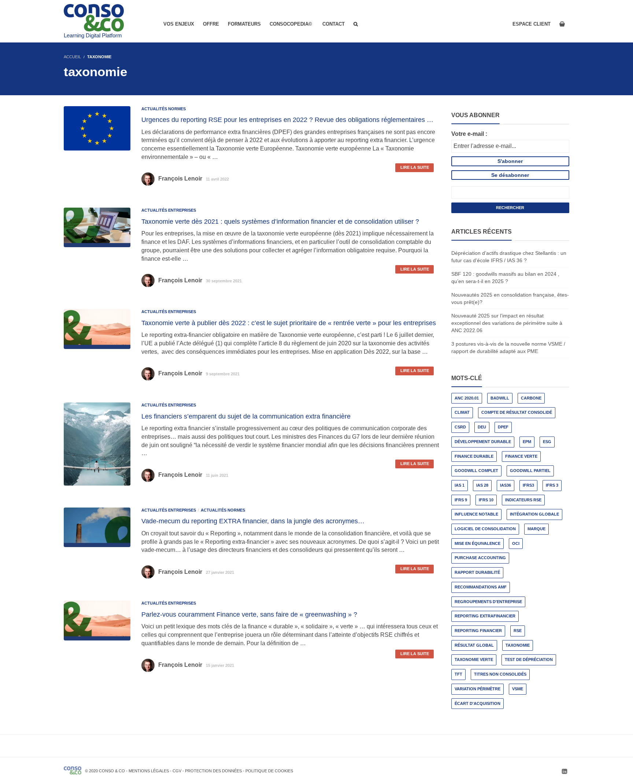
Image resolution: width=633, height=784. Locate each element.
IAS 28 (482, 485)
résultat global (474, 645)
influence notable (476, 514)
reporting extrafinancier (485, 616)
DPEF (503, 427)
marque (536, 529)
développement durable (483, 441)
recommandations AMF (481, 587)
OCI (515, 543)
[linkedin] (564, 771)
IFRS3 (528, 485)
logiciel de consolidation (485, 529)
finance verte (521, 456)
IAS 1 (459, 485)
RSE (518, 630)
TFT (458, 674)
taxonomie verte (474, 659)
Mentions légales (149, 771)
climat (462, 412)
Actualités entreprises (168, 210)
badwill (500, 398)
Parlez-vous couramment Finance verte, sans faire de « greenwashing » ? (249, 614)
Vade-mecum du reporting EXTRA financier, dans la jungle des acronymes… (252, 521)
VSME (517, 689)
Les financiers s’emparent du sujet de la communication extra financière (246, 416)
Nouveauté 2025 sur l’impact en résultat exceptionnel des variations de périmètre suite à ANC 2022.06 (506, 323)
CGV (177, 771)
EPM (527, 441)
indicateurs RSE (523, 500)
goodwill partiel (530, 470)
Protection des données (213, 771)
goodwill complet (476, 470)
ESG (547, 441)
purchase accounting (480, 558)
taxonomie (518, 645)
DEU (482, 427)
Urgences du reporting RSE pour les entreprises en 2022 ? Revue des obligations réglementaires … (287, 119)
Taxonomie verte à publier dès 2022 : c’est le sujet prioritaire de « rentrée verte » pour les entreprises (288, 323)
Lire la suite (414, 167)
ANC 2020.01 (467, 398)
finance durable (474, 456)
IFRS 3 (552, 485)
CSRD (460, 427)
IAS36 (505, 485)
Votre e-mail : (469, 134)
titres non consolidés (500, 674)
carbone (531, 398)
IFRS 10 (486, 500)
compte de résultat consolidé (516, 412)
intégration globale (534, 514)
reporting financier (478, 630)
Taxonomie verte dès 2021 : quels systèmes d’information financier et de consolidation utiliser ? (280, 221)
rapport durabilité (477, 572)
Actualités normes (163, 109)
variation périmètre (477, 689)
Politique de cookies (269, 771)
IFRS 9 (461, 500)
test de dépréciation (529, 659)
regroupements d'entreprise (488, 601)
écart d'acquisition (477, 703)
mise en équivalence (477, 543)
